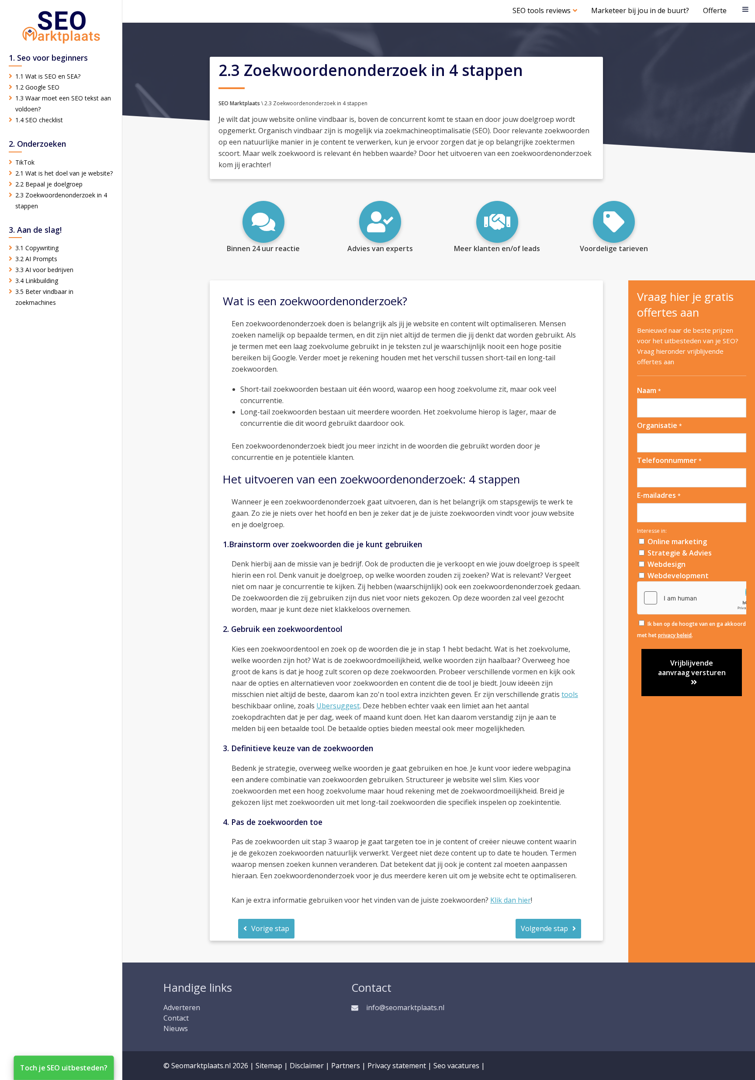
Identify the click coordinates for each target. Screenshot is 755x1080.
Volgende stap (544, 928)
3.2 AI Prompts (36, 259)
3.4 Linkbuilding (36, 280)
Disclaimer (307, 1065)
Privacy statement (396, 1065)
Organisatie (659, 425)
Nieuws (175, 1028)
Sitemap (269, 1065)
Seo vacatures (456, 1065)
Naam (649, 390)
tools (569, 694)
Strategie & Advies (680, 553)
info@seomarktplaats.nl (405, 1007)
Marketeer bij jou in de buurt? (640, 10)
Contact (176, 1018)
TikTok (25, 162)
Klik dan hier (510, 900)
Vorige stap (270, 928)
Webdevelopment (678, 575)
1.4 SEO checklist (39, 120)
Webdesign (667, 564)
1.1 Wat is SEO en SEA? (47, 76)
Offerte (715, 10)
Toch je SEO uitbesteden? (64, 1068)
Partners (345, 1065)
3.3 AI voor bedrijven (44, 270)
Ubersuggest (338, 706)
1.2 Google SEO (37, 87)
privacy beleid (675, 635)
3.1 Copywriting (37, 248)
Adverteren (181, 1007)
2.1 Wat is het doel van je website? (64, 173)
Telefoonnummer (669, 460)
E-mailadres (659, 495)
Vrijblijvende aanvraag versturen (692, 667)
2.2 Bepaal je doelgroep (49, 184)
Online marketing (677, 541)
